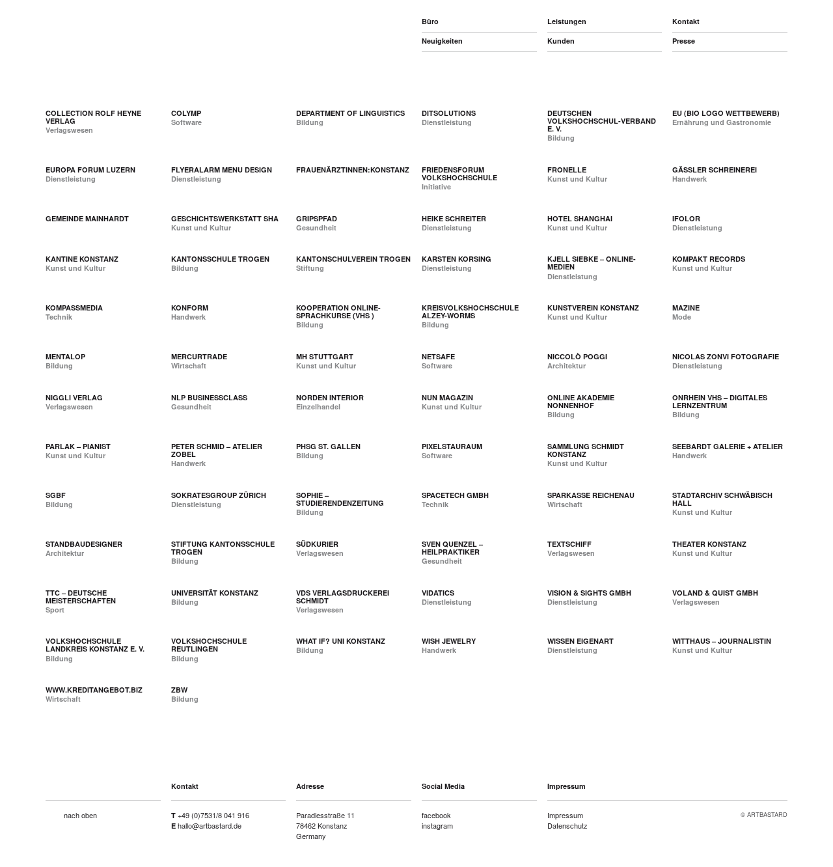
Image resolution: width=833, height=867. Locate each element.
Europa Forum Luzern (90, 169)
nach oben (80, 815)
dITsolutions (449, 113)
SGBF (56, 495)
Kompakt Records (708, 259)
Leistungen (566, 21)
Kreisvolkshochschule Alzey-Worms (470, 311)
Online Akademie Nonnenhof (580, 401)
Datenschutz (567, 825)
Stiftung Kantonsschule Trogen (223, 548)
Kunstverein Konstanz (593, 307)
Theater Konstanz (709, 544)
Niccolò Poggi (577, 356)
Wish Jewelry (449, 641)
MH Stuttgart (324, 356)
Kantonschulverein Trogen (353, 259)
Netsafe (438, 356)
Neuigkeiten (442, 41)
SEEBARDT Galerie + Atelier (727, 446)
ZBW (179, 690)
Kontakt (686, 21)
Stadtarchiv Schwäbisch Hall (722, 499)
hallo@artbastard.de (209, 825)
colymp (186, 113)
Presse (683, 41)
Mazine (686, 307)
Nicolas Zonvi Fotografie (725, 356)
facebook (436, 815)
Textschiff (569, 544)
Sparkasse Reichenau (591, 495)
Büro (430, 21)
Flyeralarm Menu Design (221, 169)
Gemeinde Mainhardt (87, 218)
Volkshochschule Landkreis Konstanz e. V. (95, 645)
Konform (189, 307)
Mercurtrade (199, 356)
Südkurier (317, 544)
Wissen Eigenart (580, 641)
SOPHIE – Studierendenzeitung (340, 499)
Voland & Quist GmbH (715, 593)
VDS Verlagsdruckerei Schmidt (342, 596)
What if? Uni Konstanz (340, 641)
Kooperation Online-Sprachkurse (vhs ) (338, 311)
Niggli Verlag (74, 397)
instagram (437, 825)
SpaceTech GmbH (455, 495)
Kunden (561, 41)
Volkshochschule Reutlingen (209, 645)
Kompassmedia (74, 307)
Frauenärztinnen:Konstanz (352, 169)
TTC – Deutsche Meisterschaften (81, 596)
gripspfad (316, 218)
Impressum (565, 815)
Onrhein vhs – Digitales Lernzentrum (719, 401)
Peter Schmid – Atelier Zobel (216, 450)
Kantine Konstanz (82, 259)
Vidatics (438, 593)
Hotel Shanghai (579, 218)
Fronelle (566, 169)
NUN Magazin (447, 397)
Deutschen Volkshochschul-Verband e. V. (601, 120)
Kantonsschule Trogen (220, 259)
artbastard (115, 19)
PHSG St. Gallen (328, 446)
